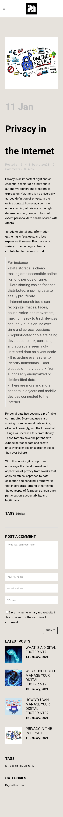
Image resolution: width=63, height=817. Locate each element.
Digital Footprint (15, 785)
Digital (21, 513)
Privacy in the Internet (39, 731)
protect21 (42, 164)
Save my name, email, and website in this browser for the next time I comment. (30, 617)
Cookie (16, 766)
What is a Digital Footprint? (41, 650)
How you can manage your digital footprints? (38, 706)
